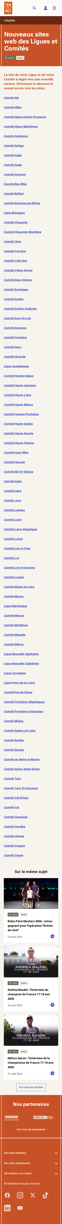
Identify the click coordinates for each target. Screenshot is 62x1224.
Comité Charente (16, 222)
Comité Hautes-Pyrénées (21, 414)
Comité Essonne (15, 328)
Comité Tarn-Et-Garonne (21, 788)
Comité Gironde (15, 356)
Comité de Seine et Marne (22, 759)
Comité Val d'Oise (16, 797)
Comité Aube (13, 155)
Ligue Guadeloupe (16, 366)
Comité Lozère (14, 577)
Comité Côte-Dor (15, 260)
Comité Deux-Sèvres (18, 280)
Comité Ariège (14, 145)
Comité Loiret (13, 539)
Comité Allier (13, 107)
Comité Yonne (13, 855)
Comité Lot (11, 558)
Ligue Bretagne (14, 212)
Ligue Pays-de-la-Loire (19, 682)
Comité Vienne (14, 836)
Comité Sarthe (14, 740)
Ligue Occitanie (15, 673)
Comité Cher (12, 241)
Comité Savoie (14, 750)
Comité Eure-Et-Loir (17, 318)
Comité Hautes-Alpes (19, 376)
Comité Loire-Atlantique (20, 529)
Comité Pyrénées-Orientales (23, 711)
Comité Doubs (13, 299)
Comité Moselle (15, 634)
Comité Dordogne (16, 289)
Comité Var (11, 807)
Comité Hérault (14, 462)
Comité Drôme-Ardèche (20, 308)
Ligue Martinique (15, 606)
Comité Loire (13, 519)
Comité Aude (13, 165)
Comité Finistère (15, 337)
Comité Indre (13, 481)
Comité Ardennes (16, 136)
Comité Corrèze (15, 251)
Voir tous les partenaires (31, 1129)
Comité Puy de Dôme (18, 692)
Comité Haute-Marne (18, 404)
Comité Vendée (14, 826)
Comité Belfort (14, 193)
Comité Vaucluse (16, 817)
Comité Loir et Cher (17, 548)
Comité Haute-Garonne (20, 385)
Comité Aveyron (15, 174)
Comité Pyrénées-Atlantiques (24, 702)
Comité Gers (12, 347)
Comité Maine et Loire (19, 587)
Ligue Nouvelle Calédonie (21, 663)
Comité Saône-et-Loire (19, 730)
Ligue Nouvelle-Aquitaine (21, 654)
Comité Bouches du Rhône (22, 203)
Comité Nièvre (14, 644)
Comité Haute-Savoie (18, 433)
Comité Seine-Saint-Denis (22, 769)
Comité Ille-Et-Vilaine (18, 471)
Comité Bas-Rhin (15, 184)
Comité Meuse (14, 615)
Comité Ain (11, 97)
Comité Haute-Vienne (19, 443)
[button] (45, 8)
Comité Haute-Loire (17, 395)
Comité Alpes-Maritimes (21, 126)
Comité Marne (14, 596)
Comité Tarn (12, 778)
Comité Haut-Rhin (16, 452)
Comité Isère (13, 491)
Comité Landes (14, 510)
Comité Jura (12, 500)
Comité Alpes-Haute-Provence (25, 117)
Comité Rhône (13, 721)
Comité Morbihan (16, 625)
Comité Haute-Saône (18, 423)
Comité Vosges (14, 845)
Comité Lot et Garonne (19, 567)
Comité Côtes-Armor (18, 270)
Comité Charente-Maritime (22, 232)
